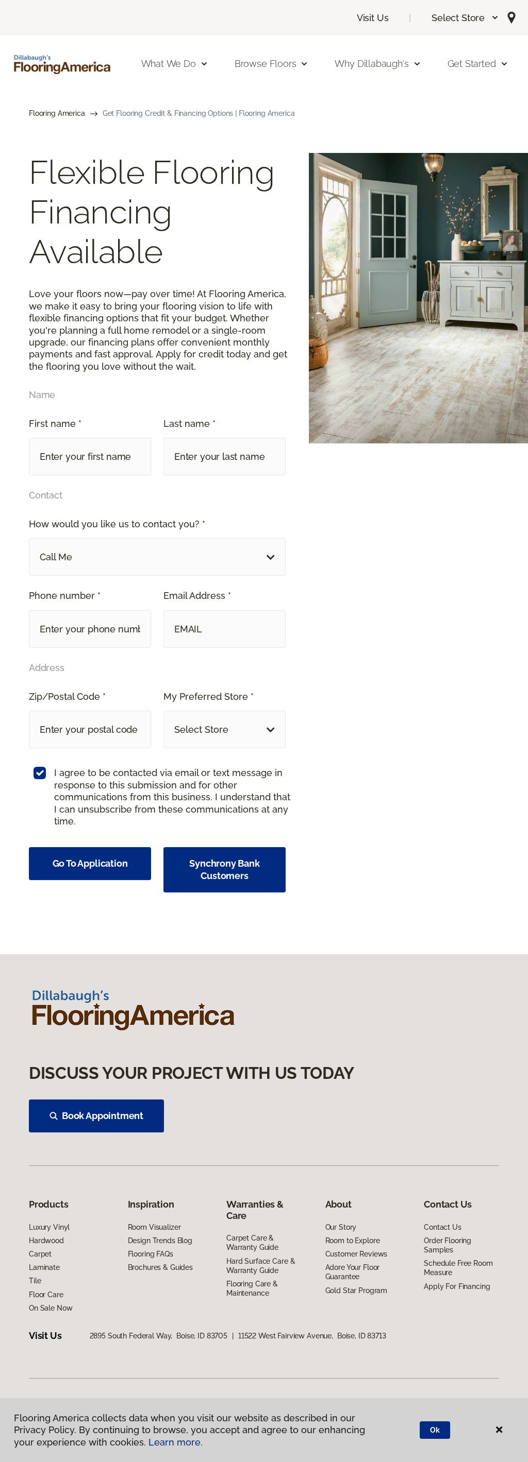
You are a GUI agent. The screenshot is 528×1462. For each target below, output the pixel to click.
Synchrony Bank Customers (224, 869)
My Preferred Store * (208, 696)
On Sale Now (50, 1308)
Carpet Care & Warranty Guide (252, 1242)
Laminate (44, 1267)
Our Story (341, 1227)
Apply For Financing (457, 1286)
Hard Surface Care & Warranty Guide (260, 1266)
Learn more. (175, 1442)
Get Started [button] (472, 63)
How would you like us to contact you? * (117, 524)
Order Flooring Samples (447, 1245)
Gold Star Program (356, 1290)
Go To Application (90, 863)
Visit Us (373, 17)
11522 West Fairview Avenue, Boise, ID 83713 (312, 1336)
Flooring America (57, 113)
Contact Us (442, 1227)
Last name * (189, 423)
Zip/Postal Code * (67, 696)
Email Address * (197, 595)
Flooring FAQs (150, 1254)
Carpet (40, 1254)
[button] (465, 18)
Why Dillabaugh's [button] (371, 63)
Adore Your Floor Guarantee (352, 1272)
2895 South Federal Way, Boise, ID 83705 (158, 1336)
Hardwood (46, 1240)
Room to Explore (352, 1240)
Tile (35, 1281)
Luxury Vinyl (49, 1227)
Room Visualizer (154, 1227)
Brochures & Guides (160, 1267)
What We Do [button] (168, 63)
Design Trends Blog (160, 1240)
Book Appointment (102, 1115)
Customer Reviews (356, 1254)
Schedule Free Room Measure (458, 1268)
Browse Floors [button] (265, 63)
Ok (435, 1430)
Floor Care (46, 1295)
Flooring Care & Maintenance (252, 1288)
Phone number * (65, 595)
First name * (55, 423)
